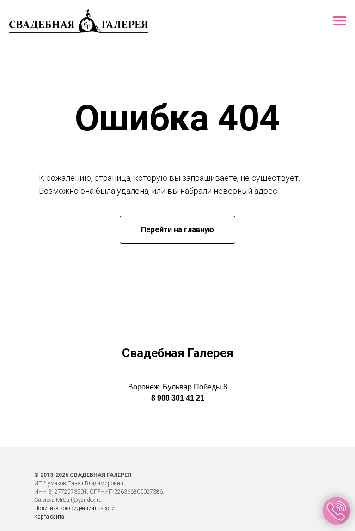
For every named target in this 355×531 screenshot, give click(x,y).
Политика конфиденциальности (74, 508)
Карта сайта (49, 516)
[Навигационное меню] (339, 20)
